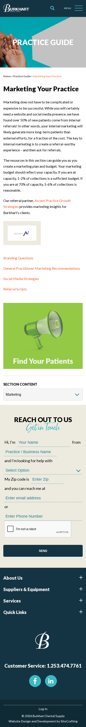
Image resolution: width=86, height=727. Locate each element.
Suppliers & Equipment (26, 589)
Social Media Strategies (21, 279)
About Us (12, 577)
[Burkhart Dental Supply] (16, 8)
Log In (43, 709)
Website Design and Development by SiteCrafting (43, 721)
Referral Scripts (15, 289)
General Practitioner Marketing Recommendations (41, 268)
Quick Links (14, 612)
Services (12, 600)
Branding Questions (18, 258)
